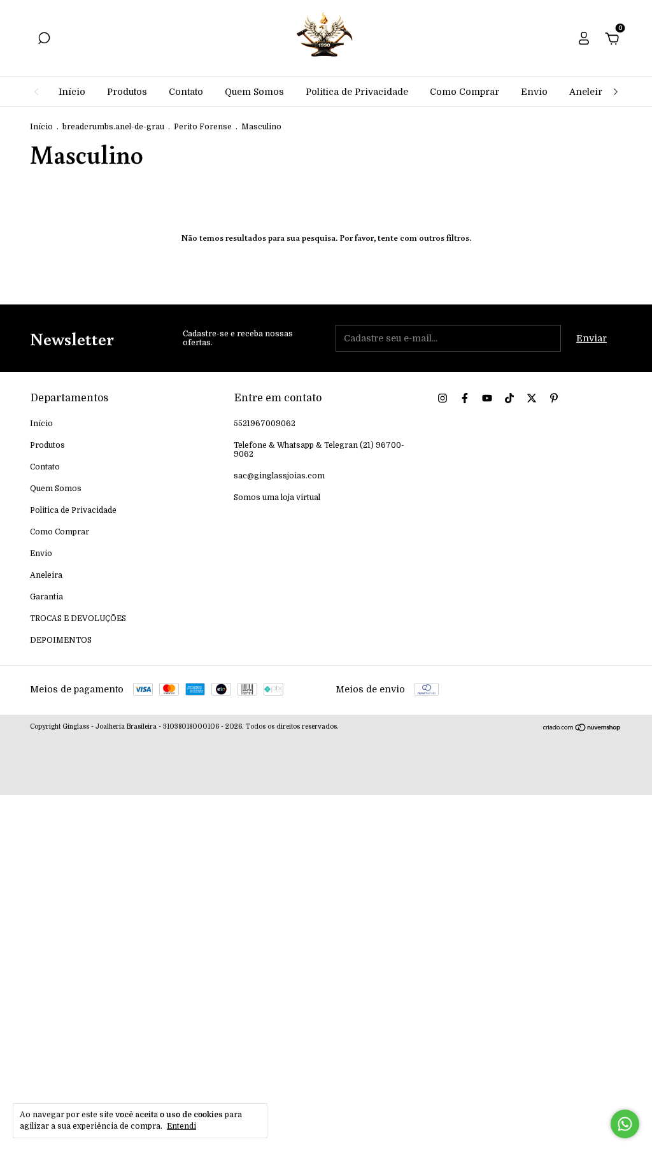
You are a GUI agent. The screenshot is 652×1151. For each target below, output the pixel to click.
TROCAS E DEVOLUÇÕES (78, 618)
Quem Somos (254, 92)
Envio (534, 92)
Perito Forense (203, 126)
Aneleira (588, 92)
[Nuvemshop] (582, 729)
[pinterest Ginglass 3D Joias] (554, 398)
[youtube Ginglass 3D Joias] (487, 398)
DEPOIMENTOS (61, 640)
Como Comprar (464, 92)
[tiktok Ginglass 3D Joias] (509, 398)
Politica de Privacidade (357, 92)
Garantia (46, 596)
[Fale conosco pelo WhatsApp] (625, 1124)
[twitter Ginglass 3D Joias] (532, 398)
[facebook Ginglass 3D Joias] (465, 398)
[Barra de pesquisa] (44, 40)
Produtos (127, 92)
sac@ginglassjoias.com (279, 475)
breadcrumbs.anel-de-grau (113, 126)
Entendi (181, 1126)
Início (72, 92)
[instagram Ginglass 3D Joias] (442, 398)
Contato (186, 92)
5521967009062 (264, 423)
